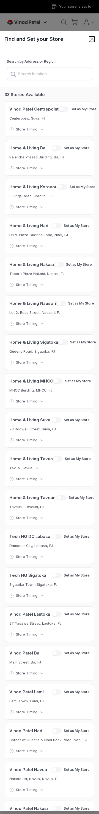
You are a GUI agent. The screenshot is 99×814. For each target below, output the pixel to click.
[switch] (63, 109)
